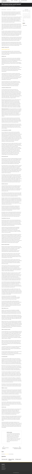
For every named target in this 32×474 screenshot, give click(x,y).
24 (23, 17)
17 (23, 16)
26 (25, 17)
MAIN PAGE (12, 0)
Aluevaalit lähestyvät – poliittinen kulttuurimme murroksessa (17, 447)
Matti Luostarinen (15, 0)
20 (26, 16)
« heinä (23, 20)
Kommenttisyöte (4, 468)
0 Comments (14, 9)
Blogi (19, 0)
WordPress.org (3, 469)
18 (24, 16)
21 (27, 16)
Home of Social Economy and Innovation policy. (6, 2)
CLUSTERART (4, 1)
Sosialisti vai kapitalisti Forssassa (6, 49)
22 (28, 16)
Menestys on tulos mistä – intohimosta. (5, 447)
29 (28, 17)
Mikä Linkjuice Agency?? (18, 459)
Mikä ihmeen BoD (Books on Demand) (11, 460)
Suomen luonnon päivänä (4, 459)
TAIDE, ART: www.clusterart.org (24, 0)
